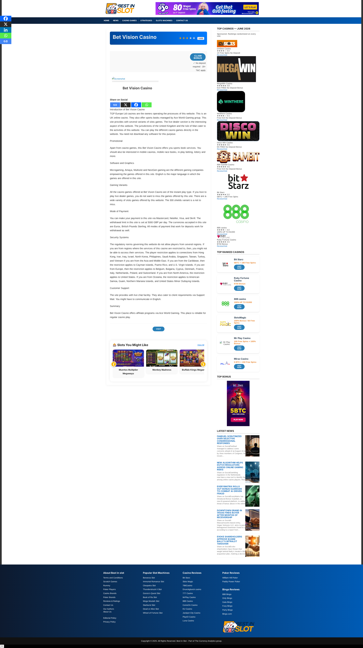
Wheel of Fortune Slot (152, 613)
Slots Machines (164, 20)
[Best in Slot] (120, 14)
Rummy (106, 585)
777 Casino (188, 593)
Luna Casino (188, 621)
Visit (158, 329)
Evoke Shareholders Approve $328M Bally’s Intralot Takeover (229, 540)
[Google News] (115, 104)
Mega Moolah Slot (151, 601)
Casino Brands (109, 593)
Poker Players (109, 589)
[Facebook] (136, 104)
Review (220, 55)
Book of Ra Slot (150, 597)
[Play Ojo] (207, 14)
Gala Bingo (227, 602)
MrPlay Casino (189, 597)
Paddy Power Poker (231, 581)
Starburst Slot (149, 605)
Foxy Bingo (227, 606)
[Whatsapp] (147, 104)
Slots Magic (188, 581)
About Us (107, 612)
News (116, 20)
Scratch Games (110, 581)
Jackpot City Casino (191, 613)
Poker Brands (109, 597)
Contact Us (182, 20)
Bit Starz (186, 578)
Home (106, 20)
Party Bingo (227, 610)
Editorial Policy (109, 618)
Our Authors (108, 609)
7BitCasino (187, 585)
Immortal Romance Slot (153, 581)
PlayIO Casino (189, 617)
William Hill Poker (230, 578)
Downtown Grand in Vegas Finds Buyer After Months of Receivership (229, 514)
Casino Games (129, 20)
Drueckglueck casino (192, 589)
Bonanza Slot (149, 578)
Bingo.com (227, 614)
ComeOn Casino (190, 605)
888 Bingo (226, 594)
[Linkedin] (5, 30)
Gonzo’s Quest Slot (151, 593)
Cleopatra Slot (149, 585)
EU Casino (187, 609)
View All (200, 345)
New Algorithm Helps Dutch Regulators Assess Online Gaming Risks (230, 466)
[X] (126, 104)
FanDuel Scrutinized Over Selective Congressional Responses (229, 440)
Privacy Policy (109, 622)
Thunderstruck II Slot (152, 589)
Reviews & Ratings (111, 601)
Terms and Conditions (113, 578)
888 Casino (188, 601)
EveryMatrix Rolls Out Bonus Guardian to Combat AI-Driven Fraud (229, 490)
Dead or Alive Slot (151, 609)
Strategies (146, 20)
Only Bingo (227, 598)
